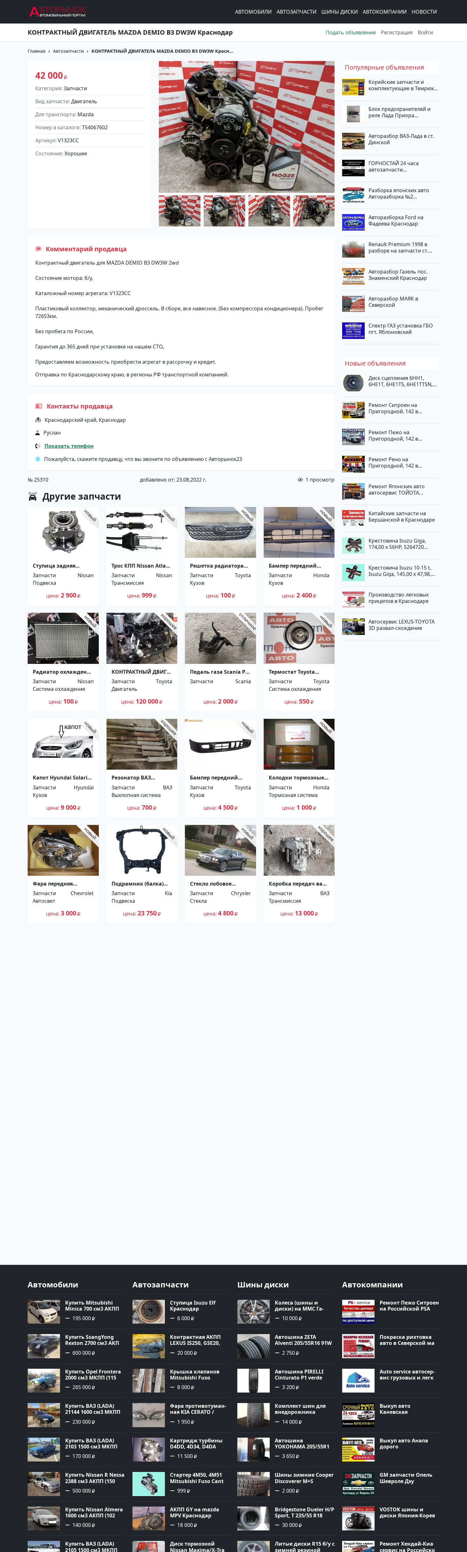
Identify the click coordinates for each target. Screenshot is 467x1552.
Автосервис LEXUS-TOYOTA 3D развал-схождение (402, 624)
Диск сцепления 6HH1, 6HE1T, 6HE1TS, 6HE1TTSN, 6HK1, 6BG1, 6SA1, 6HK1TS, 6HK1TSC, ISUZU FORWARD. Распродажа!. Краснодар (401, 381)
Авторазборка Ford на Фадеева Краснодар (396, 220)
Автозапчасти (296, 11)
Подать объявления (351, 32)
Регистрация (397, 32)
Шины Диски (339, 11)
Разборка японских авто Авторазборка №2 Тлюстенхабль (399, 193)
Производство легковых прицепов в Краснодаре (399, 597)
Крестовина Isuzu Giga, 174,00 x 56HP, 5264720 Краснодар (397, 543)
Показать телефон (69, 445)
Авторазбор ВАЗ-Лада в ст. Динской (401, 139)
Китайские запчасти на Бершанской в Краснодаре (402, 516)
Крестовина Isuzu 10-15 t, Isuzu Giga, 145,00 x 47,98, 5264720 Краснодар (400, 570)
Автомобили (253, 11)
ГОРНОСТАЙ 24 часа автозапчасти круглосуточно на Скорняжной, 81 (394, 166)
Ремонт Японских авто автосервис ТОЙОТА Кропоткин (397, 489)
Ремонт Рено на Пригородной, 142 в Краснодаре (393, 462)
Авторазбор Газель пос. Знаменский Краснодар (398, 274)
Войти (425, 32)
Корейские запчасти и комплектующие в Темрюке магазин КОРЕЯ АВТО (403, 85)
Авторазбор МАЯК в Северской (393, 301)
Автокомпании (385, 11)
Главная (36, 51)
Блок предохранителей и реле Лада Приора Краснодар (399, 112)
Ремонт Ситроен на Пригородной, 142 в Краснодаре (393, 408)
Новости (424, 11)
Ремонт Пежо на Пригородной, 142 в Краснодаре (393, 435)
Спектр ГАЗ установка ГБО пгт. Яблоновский (401, 328)
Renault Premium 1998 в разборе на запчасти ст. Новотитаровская (398, 247)
